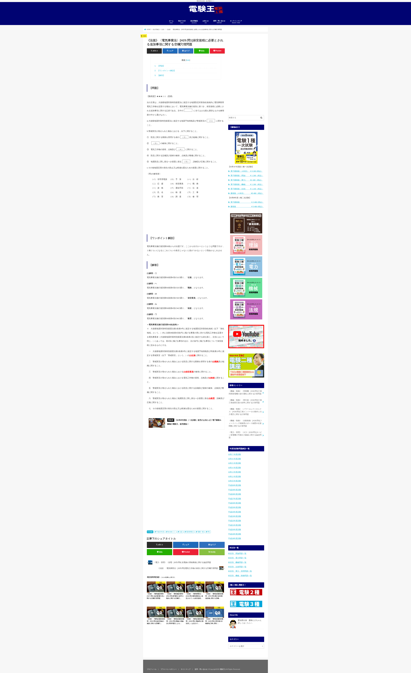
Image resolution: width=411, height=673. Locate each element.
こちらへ (248, 623)
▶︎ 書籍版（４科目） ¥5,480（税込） (246, 193)
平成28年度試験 (234, 494)
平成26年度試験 (234, 503)
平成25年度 (160, 532)
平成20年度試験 (234, 530)
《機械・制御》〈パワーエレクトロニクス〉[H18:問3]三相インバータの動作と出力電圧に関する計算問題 (245, 411)
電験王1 (223, 669)
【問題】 (160, 66)
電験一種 (201, 532)
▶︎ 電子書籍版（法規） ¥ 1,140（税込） (245, 189)
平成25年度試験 (234, 507)
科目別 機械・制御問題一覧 (240, 576)
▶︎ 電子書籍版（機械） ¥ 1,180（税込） (245, 184)
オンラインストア (236, 21)
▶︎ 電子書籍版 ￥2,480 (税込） (246, 202)
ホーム (171, 21)
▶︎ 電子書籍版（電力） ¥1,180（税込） (245, 180)
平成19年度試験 (234, 534)
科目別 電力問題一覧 (237, 558)
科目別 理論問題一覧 (237, 554)
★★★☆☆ (171, 532)
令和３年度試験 (234, 472)
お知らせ (206, 21)
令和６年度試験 (234, 459)
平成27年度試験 (234, 499)
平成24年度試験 (234, 512)
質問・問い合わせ (219, 21)
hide (188, 60)
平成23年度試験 (234, 516)
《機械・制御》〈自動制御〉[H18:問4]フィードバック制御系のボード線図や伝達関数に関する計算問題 (245, 423)
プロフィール (151, 669)
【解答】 (160, 75)
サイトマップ (186, 669)
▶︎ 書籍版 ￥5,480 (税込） (246, 207)
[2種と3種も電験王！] (246, 592)
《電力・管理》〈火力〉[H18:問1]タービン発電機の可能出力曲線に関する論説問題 (245, 435)
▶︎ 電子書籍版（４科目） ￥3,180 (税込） (245, 171)
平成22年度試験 (234, 521)
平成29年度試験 (234, 490)
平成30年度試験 (234, 485)
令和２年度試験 (234, 477)
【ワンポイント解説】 (165, 70)
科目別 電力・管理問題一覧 (240, 571)
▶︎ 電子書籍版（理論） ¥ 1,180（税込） (245, 176)
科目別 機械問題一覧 (237, 562)
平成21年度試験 (234, 525)
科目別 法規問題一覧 (237, 567)
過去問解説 (194, 21)
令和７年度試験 (234, 454)
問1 (209, 532)
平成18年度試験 (234, 538)
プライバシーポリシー (169, 669)
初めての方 (182, 21)
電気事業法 (190, 532)
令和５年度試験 (234, 463)
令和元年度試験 (234, 481)
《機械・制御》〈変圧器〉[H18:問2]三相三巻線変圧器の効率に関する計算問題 (245, 401)
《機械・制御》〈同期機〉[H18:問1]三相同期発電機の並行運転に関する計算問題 (245, 392)
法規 (150, 532)
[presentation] (188, 110)
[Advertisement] (186, 215)
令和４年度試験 (234, 468)
